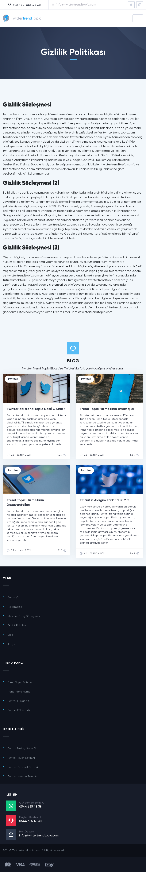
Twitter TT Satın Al (19, 701)
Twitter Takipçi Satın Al (22, 748)
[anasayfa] (131, 4)
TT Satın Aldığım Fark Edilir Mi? (104, 500)
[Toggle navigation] (138, 18)
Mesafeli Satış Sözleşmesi (24, 616)
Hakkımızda (15, 607)
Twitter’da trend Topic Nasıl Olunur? (36, 409)
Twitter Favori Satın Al (21, 758)
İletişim (12, 644)
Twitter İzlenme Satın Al (22, 776)
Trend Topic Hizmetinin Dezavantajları (25, 503)
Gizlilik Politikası (17, 625)
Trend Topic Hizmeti (20, 691)
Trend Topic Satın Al (20, 682)
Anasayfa (13, 597)
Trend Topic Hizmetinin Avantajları (107, 409)
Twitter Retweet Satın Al (23, 767)
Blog (10, 635)
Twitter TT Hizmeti (19, 710)
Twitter (13, 379)
